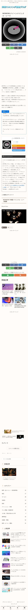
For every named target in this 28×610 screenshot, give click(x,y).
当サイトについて (21, 602)
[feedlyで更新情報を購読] (8, 275)
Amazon (15, 145)
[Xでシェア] (6, 44)
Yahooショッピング (17, 150)
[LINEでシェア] (10, 48)
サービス (4, 227)
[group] (9, 475)
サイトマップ (14, 603)
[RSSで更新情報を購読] (20, 275)
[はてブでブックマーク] (22, 44)
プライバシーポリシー (7, 602)
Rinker (17, 141)
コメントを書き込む (14, 448)
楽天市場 (15, 147)
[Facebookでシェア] (14, 44)
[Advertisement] (14, 69)
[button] (18, 48)
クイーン (10, 227)
